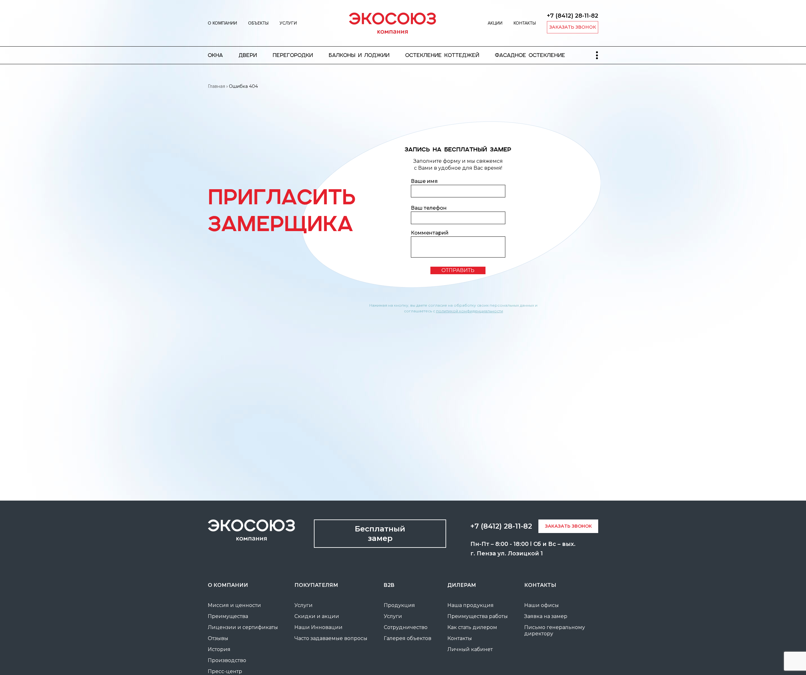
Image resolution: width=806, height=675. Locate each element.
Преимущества (228, 616)
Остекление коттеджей (442, 55)
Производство (227, 660)
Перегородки (293, 55)
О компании (222, 23)
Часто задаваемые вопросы (330, 638)
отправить (457, 270)
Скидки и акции (316, 616)
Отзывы (218, 638)
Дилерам (461, 585)
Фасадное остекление (530, 55)
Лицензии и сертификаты (243, 627)
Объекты (258, 23)
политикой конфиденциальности (469, 311)
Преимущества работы (477, 616)
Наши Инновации (318, 627)
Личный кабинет (470, 649)
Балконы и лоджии (359, 55)
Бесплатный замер (380, 533)
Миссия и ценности (234, 605)
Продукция (399, 605)
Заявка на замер (545, 616)
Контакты (525, 23)
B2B (389, 585)
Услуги (288, 23)
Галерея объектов (407, 638)
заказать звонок (572, 27)
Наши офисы (541, 605)
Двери (248, 55)
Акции (495, 23)
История (219, 649)
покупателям (316, 585)
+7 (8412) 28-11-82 (572, 15)
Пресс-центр (225, 671)
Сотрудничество (406, 627)
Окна (215, 55)
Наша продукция (470, 605)
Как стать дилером (472, 627)
